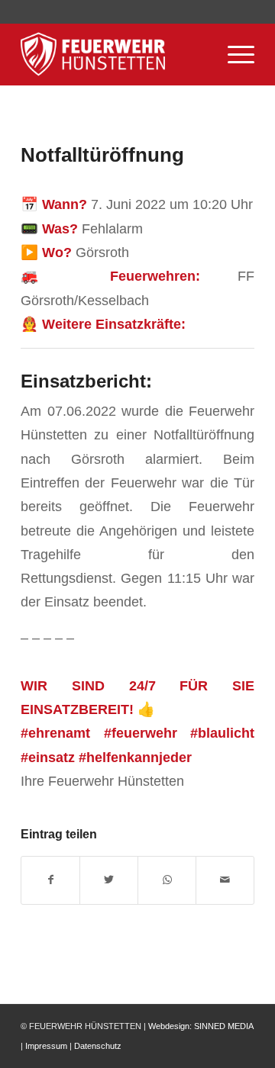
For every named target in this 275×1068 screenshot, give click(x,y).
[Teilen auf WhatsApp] (167, 880)
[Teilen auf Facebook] (50, 880)
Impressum (46, 1045)
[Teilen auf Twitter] (109, 880)
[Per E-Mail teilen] (225, 880)
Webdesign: (170, 1026)
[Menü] (233, 54)
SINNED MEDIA (223, 1026)
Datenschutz (97, 1045)
